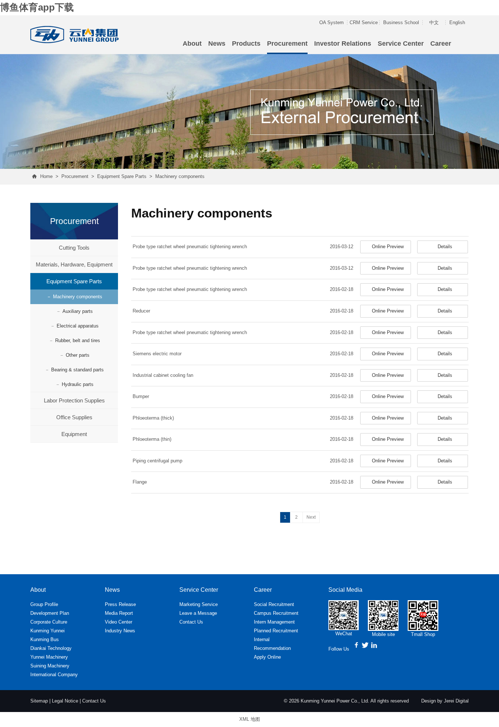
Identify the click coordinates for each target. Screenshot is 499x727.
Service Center (401, 43)
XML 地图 (249, 719)
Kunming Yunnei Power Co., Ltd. (335, 701)
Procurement (287, 43)
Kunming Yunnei (47, 630)
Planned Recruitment (276, 630)
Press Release (120, 604)
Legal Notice (65, 701)
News (216, 43)
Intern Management (274, 622)
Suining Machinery (49, 666)
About (192, 43)
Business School (401, 22)
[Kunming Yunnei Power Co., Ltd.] (75, 33)
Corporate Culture (48, 622)
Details (445, 246)
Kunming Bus (44, 639)
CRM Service (364, 22)
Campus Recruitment (276, 613)
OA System (331, 22)
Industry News (120, 630)
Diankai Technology (51, 648)
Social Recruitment (274, 604)
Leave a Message (198, 613)
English (457, 22)
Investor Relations (342, 43)
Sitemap (39, 701)
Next (311, 517)
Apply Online (267, 657)
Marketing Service (198, 604)
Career (440, 43)
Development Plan (49, 613)
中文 (434, 22)
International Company (54, 674)
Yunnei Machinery (49, 657)
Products (246, 43)
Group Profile (44, 604)
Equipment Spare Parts (121, 176)
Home (46, 176)
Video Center (118, 622)
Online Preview (388, 246)
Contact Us (191, 622)
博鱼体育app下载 (37, 7)
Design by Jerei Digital (445, 701)
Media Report (119, 613)
